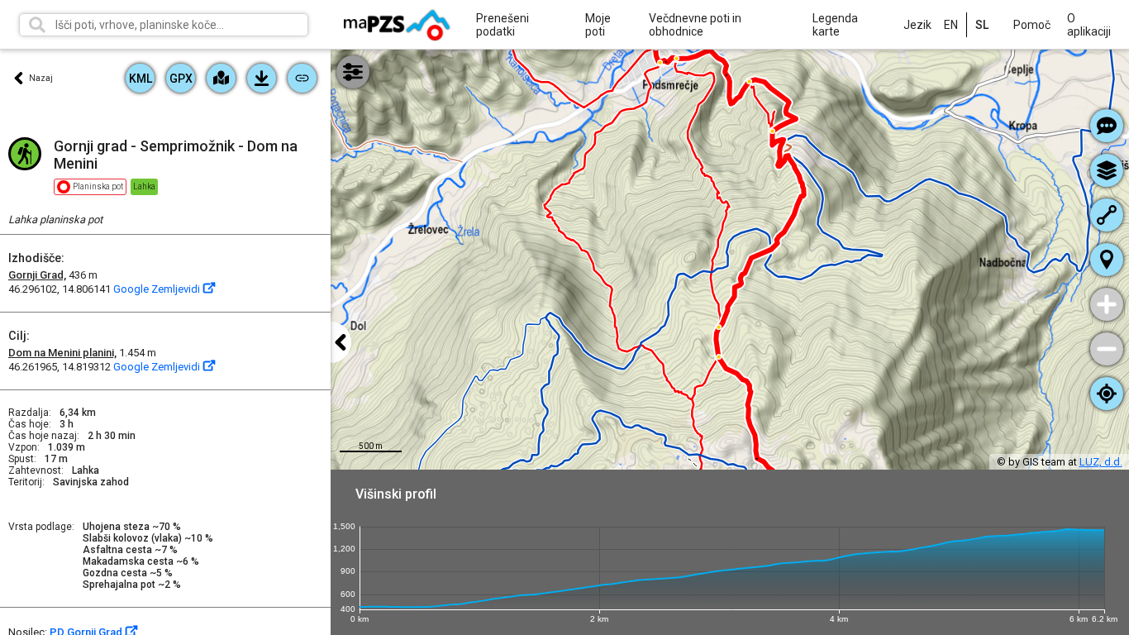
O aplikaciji (1089, 25)
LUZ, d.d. (1100, 462)
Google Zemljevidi (157, 289)
